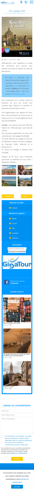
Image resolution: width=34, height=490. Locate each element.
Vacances (15, 238)
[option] (17, 262)
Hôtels (14, 219)
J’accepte (17, 487)
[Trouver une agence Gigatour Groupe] (21, 2)
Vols (13, 228)
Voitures (15, 208)
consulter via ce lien (18, 94)
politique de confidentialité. (18, 453)
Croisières (15, 233)
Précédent (9, 196)
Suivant (25, 196)
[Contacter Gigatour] (26, 2)
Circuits (14, 223)
